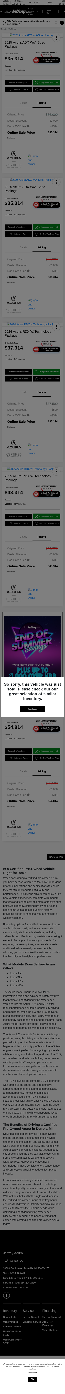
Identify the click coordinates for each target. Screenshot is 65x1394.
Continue (32, 709)
